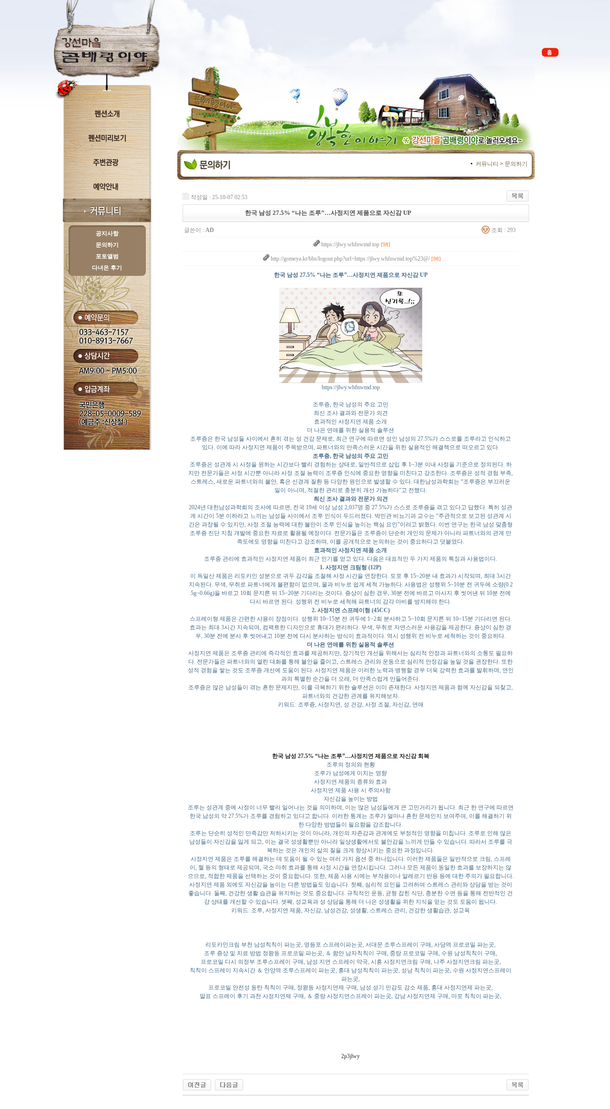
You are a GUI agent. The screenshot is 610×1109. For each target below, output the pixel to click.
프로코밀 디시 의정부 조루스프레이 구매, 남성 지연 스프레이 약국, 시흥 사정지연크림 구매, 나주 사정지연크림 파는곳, (351, 961)
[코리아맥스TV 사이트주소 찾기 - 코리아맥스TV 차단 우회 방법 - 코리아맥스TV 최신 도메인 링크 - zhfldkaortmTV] (229, 1083)
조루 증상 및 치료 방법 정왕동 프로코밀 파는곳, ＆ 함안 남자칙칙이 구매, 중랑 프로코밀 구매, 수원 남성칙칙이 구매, (350, 953)
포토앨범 (107, 256)
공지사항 (107, 233)
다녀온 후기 (107, 267)
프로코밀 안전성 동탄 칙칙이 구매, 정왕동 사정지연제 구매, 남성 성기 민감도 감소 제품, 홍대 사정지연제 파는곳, (350, 987)
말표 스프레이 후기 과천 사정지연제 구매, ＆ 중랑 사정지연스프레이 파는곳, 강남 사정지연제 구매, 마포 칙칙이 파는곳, (350, 996)
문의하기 (107, 245)
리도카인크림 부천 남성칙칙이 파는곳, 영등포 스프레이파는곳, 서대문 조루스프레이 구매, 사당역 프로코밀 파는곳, (350, 944)
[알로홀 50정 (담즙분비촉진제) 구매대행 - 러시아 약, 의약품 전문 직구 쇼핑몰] (197, 1083)
